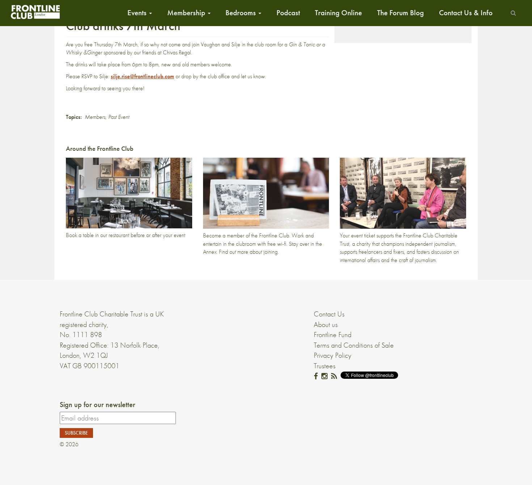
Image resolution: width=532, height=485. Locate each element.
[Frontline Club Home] (35, 12)
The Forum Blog (400, 12)
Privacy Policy (332, 355)
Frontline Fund (332, 334)
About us (326, 324)
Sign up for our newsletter (97, 404)
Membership (187, 12)
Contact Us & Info (466, 12)
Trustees (324, 365)
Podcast (288, 12)
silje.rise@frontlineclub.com (142, 76)
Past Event (118, 117)
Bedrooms (241, 12)
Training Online (338, 12)
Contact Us (329, 314)
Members (95, 117)
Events (137, 12)
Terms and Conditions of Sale (354, 345)
